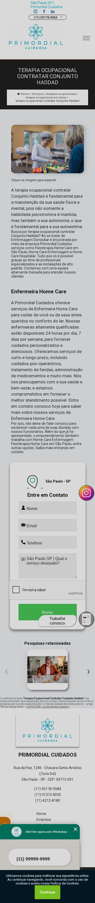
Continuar (47, 892)
